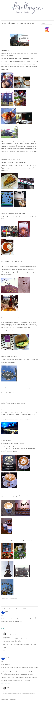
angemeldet (7, 702)
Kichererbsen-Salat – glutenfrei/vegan (6, 603)
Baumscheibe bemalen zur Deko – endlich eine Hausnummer (30, 603)
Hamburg (11, 598)
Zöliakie (15, 598)
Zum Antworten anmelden (5, 628)
